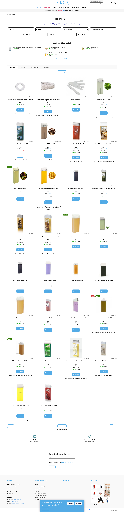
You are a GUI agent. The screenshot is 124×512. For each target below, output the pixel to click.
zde (58, 505)
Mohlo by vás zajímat (40, 497)
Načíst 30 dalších (62, 426)
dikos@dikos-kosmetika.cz (17, 503)
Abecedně (46, 67)
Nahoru (11, 426)
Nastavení (45, 509)
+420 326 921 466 (17, 499)
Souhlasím (78, 503)
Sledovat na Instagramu (101, 505)
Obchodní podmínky (40, 486)
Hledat (92, 4)
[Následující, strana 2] (111, 426)
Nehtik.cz (60, 10)
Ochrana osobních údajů (41, 495)
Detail (19, 156)
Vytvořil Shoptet (113, 510)
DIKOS (64, 10)
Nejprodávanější (35, 67)
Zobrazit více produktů (61, 59)
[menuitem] (39, 7)
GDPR (36, 490)
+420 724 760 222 (14, 501)
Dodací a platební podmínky (42, 488)
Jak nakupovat (38, 492)
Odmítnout (70, 503)
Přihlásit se (52, 467)
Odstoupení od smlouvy (40, 493)
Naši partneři (38, 499)
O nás (36, 484)
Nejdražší (23, 67)
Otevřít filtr (61, 72)
